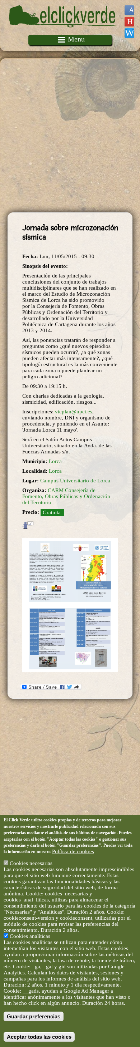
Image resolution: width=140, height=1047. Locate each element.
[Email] (129, 33)
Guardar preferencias (33, 1016)
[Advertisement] (70, 135)
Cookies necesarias (31, 863)
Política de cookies (73, 851)
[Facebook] (129, 10)
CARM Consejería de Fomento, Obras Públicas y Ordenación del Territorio (66, 496)
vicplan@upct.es (73, 411)
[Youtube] (129, 21)
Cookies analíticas (30, 936)
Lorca (55, 461)
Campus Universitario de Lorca (75, 480)
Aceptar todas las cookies (39, 1037)
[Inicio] (63, 31)
